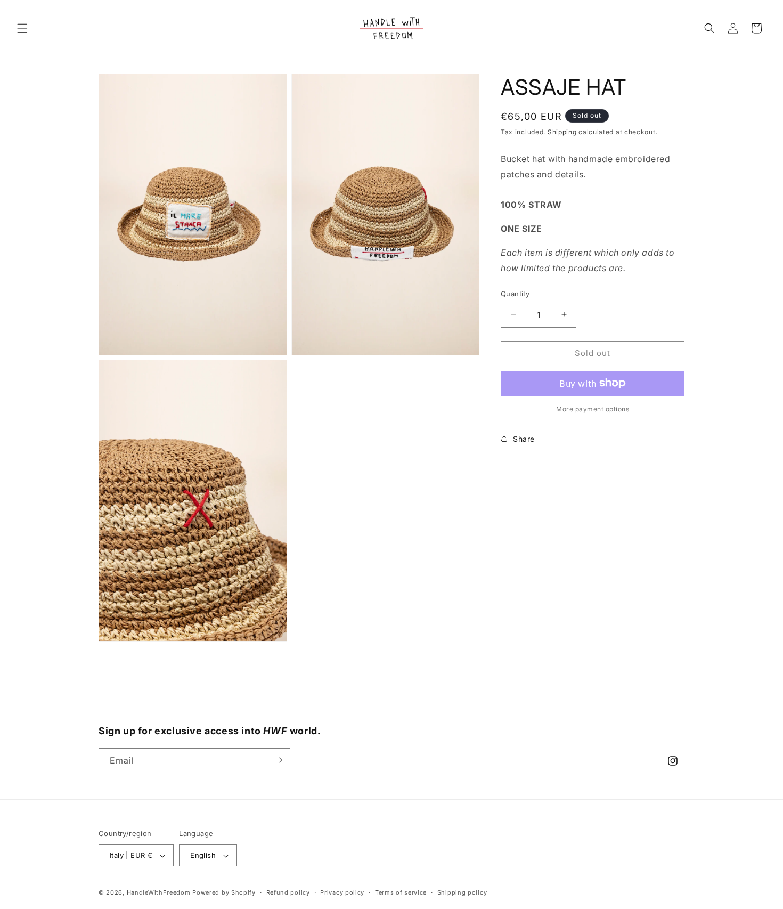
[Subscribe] (278, 760)
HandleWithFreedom (159, 893)
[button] (22, 28)
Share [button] (524, 438)
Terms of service (401, 892)
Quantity (515, 293)
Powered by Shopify (224, 893)
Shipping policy (462, 892)
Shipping (562, 132)
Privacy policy (342, 892)
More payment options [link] (592, 408)
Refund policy (288, 892)
